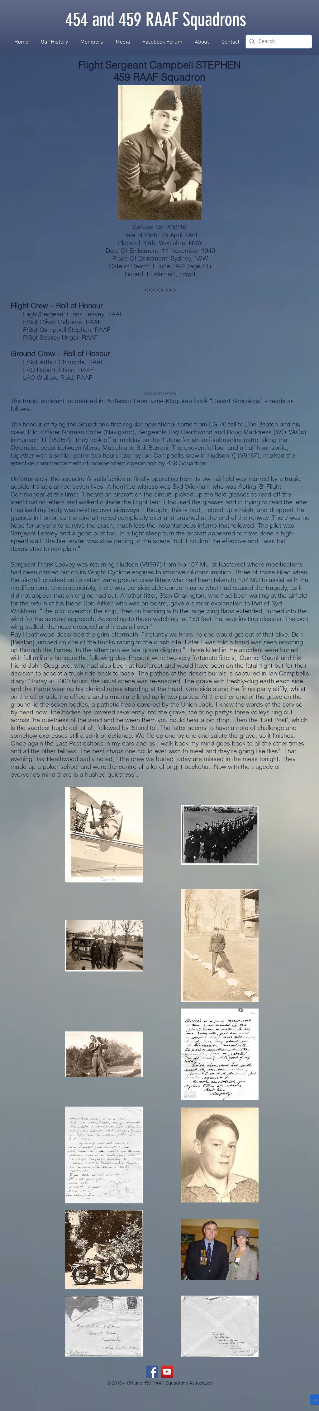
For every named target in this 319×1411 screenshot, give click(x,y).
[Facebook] (152, 1372)
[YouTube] (167, 1372)
